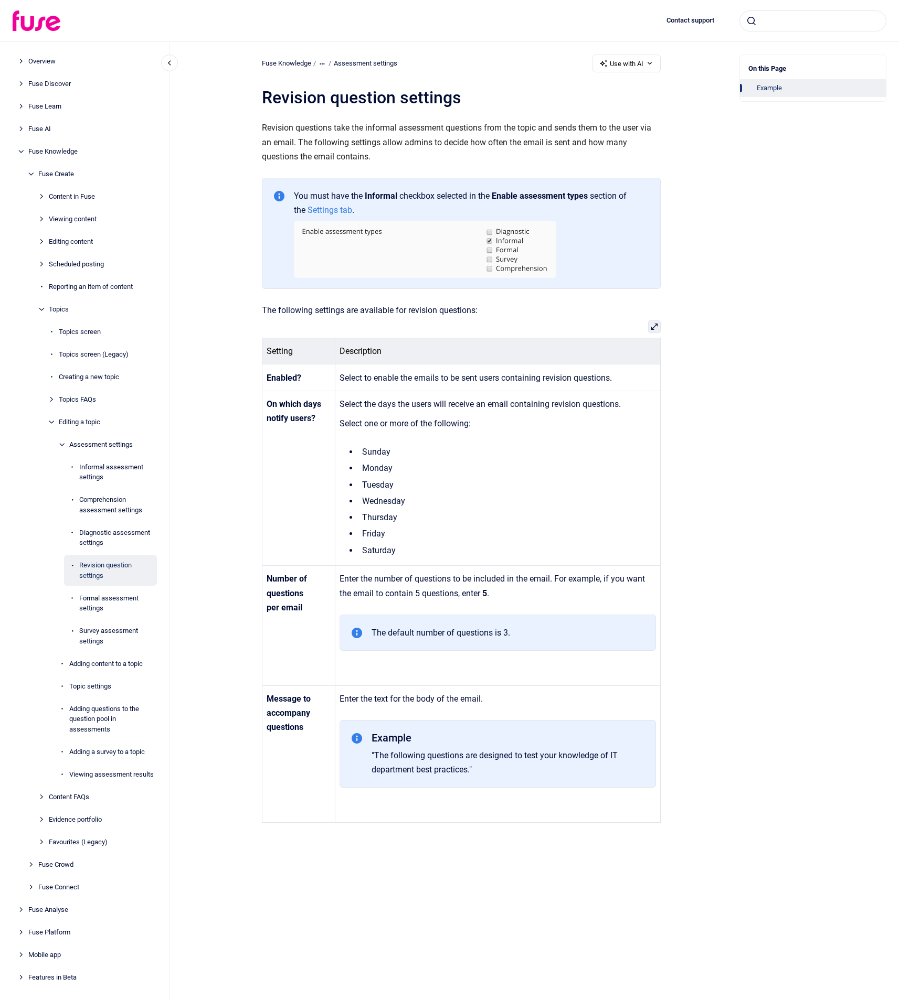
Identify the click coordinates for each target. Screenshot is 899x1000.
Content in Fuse (72, 196)
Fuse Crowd (55, 864)
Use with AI (626, 64)
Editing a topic (79, 422)
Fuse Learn (44, 106)
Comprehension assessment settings (110, 505)
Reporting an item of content (91, 287)
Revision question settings (105, 570)
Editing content (71, 241)
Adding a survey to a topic (107, 752)
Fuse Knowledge (53, 151)
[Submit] (751, 21)
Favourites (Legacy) (78, 842)
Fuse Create (56, 174)
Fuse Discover (49, 84)
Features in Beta (52, 977)
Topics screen (80, 332)
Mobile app (44, 955)
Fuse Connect (58, 887)
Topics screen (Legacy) (94, 354)
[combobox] (813, 21)
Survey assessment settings (108, 636)
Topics (59, 309)
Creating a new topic (89, 377)
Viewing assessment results (111, 774)
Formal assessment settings (109, 603)
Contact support (690, 20)
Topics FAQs (77, 399)
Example (769, 88)
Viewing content (73, 219)
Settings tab (330, 210)
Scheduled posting (76, 264)
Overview (42, 61)
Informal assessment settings (111, 472)
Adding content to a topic (106, 664)
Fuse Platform (49, 932)
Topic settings (90, 686)
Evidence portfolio (75, 819)
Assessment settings (101, 444)
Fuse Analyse (48, 909)
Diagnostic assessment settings (114, 538)
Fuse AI (39, 129)
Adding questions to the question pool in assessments (104, 719)
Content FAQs (69, 797)
